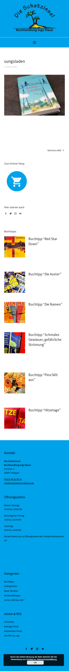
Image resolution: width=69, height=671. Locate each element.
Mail (20, 214)
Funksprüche (10, 586)
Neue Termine (11, 590)
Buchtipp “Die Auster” (44, 274)
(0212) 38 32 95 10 (13, 479)
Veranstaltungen (12, 595)
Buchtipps (9, 581)
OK (35, 662)
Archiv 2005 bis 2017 (14, 599)
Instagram (16, 214)
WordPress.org (11, 635)
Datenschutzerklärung (47, 659)
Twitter (11, 214)
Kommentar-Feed (13, 631)
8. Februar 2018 (10, 66)
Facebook (6, 214)
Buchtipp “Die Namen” (45, 304)
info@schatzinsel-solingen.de (19, 483)
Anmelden (9, 621)
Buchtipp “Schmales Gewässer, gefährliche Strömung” (44, 339)
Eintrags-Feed (11, 626)
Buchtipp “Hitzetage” (44, 410)
